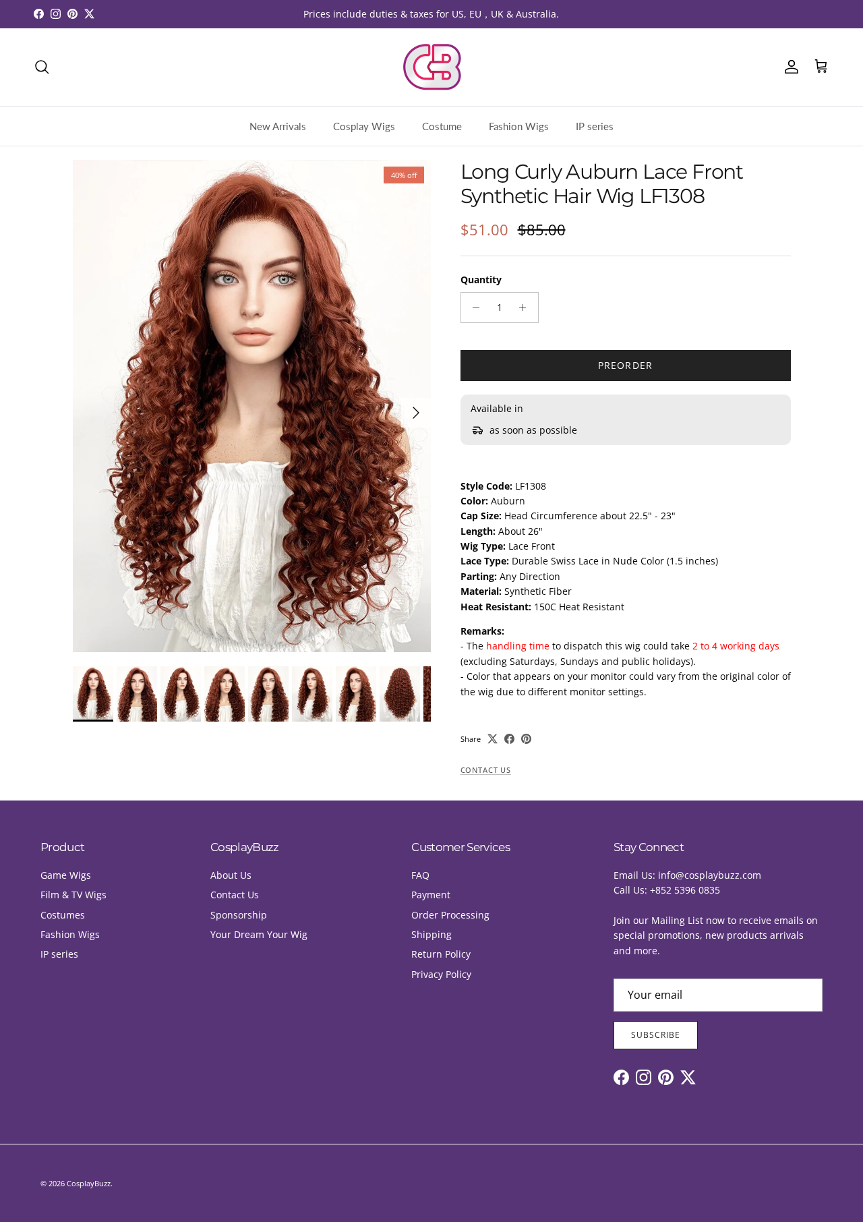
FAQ (420, 875)
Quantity (481, 279)
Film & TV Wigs (73, 894)
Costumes (62, 914)
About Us (230, 875)
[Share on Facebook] (509, 739)
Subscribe (655, 1035)
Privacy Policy (441, 974)
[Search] (42, 67)
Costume (442, 126)
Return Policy (441, 954)
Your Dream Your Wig (258, 934)
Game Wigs (65, 875)
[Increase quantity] (526, 307)
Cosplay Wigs (364, 126)
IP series (595, 126)
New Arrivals (277, 126)
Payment (430, 894)
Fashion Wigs (519, 126)
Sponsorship (238, 914)
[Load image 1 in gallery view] (252, 406)
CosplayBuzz (89, 1183)
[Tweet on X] (492, 739)
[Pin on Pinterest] (526, 739)
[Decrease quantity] (473, 307)
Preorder (625, 365)
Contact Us (485, 770)
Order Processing (450, 914)
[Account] (789, 67)
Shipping (431, 934)
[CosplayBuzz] (431, 67)
